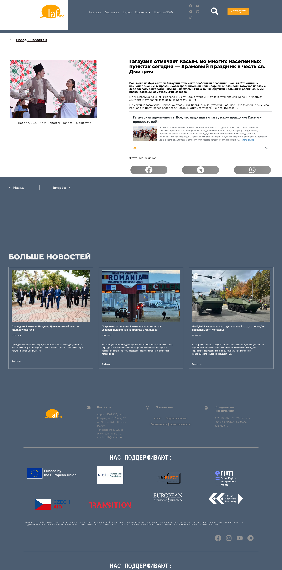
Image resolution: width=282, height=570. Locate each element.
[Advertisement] (39, 223)
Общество (83, 123)
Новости (95, 12)
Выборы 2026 (163, 12)
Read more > (16, 361)
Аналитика (111, 12)
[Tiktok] (191, 17)
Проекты (141, 12)
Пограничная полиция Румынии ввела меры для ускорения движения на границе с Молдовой (132, 328)
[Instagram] (197, 12)
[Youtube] (197, 6)
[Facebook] (191, 6)
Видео (127, 12)
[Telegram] (191, 12)
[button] (148, 170)
